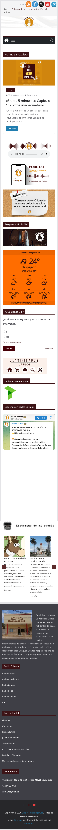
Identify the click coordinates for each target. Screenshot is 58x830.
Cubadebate (8, 726)
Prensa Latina (8, 732)
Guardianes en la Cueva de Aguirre (46, 560)
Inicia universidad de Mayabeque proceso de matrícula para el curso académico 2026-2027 (32, 9)
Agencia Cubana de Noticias (15, 749)
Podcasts (10, 90)
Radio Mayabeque (10, 679)
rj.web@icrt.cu (12, 791)
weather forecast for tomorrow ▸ (29, 303)
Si (7, 331)
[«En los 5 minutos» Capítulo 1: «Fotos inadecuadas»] (29, 73)
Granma (6, 720)
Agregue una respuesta (12, 342)
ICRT (4, 702)
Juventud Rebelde (10, 737)
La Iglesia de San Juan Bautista (22, 560)
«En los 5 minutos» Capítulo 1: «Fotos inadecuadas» (28, 102)
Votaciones (49, 349)
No (7, 336)
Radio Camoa (8, 685)
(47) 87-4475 (10, 785)
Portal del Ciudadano (12, 755)
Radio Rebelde (9, 696)
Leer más (14, 593)
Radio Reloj (7, 690)
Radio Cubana (8, 673)
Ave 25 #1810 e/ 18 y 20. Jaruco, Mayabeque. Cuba (28, 779)
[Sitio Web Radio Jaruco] (29, 18)
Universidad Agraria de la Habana (18, 761)
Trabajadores (8, 743)
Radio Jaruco (32, 95)
